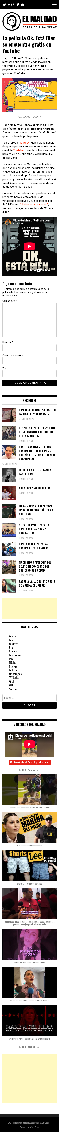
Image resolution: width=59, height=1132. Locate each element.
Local (11, 659)
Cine (11, 640)
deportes (13, 644)
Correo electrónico (13, 355)
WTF (11, 685)
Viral (11, 681)
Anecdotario (15, 636)
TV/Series (14, 678)
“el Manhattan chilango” (34, 204)
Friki (11, 648)
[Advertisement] (29, 608)
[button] (33, 770)
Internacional (15, 655)
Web (4, 368)
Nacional (13, 666)
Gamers (13, 651)
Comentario (9, 300)
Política (13, 670)
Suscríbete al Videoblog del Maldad (31, 762)
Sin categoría (15, 674)
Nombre (7, 342)
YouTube (18, 150)
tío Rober (25, 142)
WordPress (34, 1127)
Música (12, 663)
